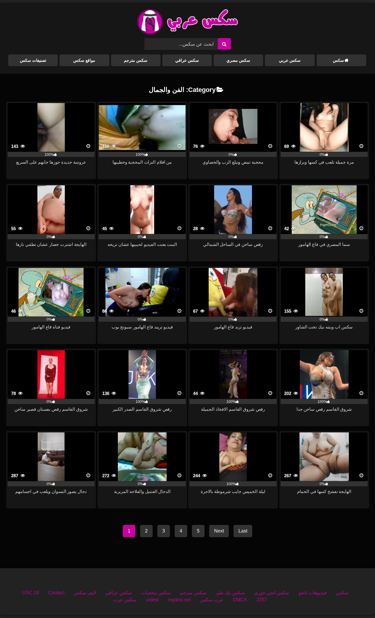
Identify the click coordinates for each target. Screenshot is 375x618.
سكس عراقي (187, 60)
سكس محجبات (156, 592)
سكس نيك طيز (230, 592)
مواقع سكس (84, 60)
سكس (338, 60)
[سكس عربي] (187, 23)
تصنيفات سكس (33, 60)
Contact (56, 592)
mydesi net (179, 599)
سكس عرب (125, 599)
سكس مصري (238, 60)
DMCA (240, 599)
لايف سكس (85, 592)
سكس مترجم (135, 60)
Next (219, 530)
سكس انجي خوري (271, 592)
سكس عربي (290, 60)
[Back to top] (356, 600)
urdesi (152, 599)
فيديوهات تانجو (313, 592)
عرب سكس (212, 599)
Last (242, 530)
